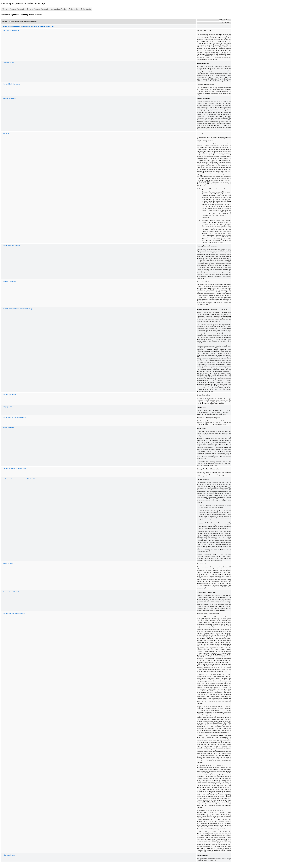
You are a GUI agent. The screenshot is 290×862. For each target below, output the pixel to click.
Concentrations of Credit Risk (12, 592)
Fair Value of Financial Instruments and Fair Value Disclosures (22, 479)
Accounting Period (8, 62)
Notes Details (86, 9)
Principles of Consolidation (11, 30)
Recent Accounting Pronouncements (14, 613)
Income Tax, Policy (8, 427)
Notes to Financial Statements (37, 9)
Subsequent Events (9, 855)
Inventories (6, 133)
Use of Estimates (8, 563)
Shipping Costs (7, 407)
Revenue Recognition (9, 394)
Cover (4, 9)
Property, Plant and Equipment (12, 245)
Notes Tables (73, 9)
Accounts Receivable (9, 98)
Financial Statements (17, 9)
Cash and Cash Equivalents (11, 84)
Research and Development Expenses (14, 417)
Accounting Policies (58, 9)
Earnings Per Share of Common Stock (14, 468)
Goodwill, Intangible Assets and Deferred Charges (18, 309)
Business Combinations (10, 281)
